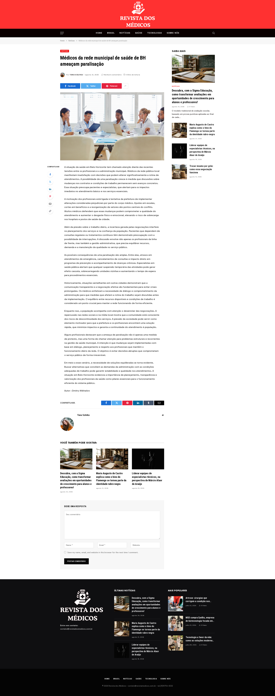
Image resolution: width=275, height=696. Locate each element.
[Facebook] (50, 174)
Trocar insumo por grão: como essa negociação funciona (201, 169)
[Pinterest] (50, 196)
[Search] (213, 33)
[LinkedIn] (50, 189)
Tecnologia (154, 33)
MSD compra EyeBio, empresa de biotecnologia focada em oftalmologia (200, 619)
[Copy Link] (50, 211)
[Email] (50, 204)
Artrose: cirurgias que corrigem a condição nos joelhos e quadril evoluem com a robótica (198, 600)
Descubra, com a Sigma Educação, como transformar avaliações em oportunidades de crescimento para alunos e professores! (76, 480)
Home (99, 33)
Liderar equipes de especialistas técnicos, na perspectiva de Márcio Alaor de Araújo (147, 478)
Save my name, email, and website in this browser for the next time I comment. (102, 552)
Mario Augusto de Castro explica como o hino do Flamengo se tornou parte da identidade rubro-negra (111, 478)
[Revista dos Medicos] (137, 14)
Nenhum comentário (113, 75)
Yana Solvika (76, 75)
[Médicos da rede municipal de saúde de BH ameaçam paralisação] (112, 126)
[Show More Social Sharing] (125, 86)
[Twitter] (50, 182)
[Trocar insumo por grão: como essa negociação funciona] (179, 171)
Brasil (111, 33)
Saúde (138, 33)
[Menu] (62, 33)
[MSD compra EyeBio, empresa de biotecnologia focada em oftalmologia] (175, 623)
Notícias (124, 33)
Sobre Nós (173, 33)
